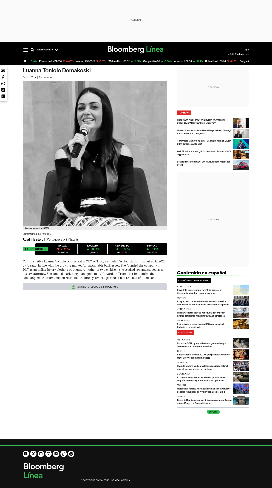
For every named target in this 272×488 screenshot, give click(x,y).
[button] (3, 70)
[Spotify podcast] (71, 454)
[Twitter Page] (33, 454)
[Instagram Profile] (48, 454)
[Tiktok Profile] (63, 454)
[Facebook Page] (26, 454)
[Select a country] (57, 50)
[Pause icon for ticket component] (25, 61)
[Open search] (32, 50)
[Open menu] (25, 50)
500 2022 (213, 412)
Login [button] (246, 49)
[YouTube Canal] (41, 454)
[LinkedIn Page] (56, 454)
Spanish (74, 239)
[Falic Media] (230, 54)
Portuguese (54, 239)
